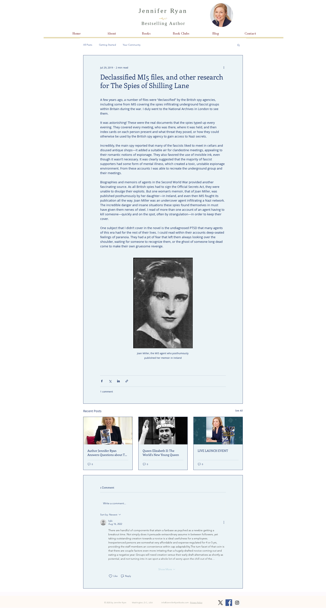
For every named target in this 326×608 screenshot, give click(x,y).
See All (239, 410)
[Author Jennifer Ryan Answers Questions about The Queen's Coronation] (107, 430)
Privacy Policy (196, 602)
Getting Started (107, 44)
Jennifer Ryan (163, 10)
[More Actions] (224, 522)
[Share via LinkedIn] (118, 381)
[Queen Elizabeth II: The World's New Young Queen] (163, 430)
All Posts (87, 44)
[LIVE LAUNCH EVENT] (218, 430)
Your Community (131, 44)
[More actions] (224, 67)
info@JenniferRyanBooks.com (175, 602)
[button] (238, 45)
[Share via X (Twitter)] (110, 381)
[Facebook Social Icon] (228, 602)
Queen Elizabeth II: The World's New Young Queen (161, 453)
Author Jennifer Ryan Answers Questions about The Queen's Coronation (107, 453)
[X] (220, 602)
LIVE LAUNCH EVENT (213, 451)
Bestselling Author (163, 23)
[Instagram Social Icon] (237, 602)
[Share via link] (126, 381)
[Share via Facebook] (101, 381)
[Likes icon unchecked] (110, 576)
